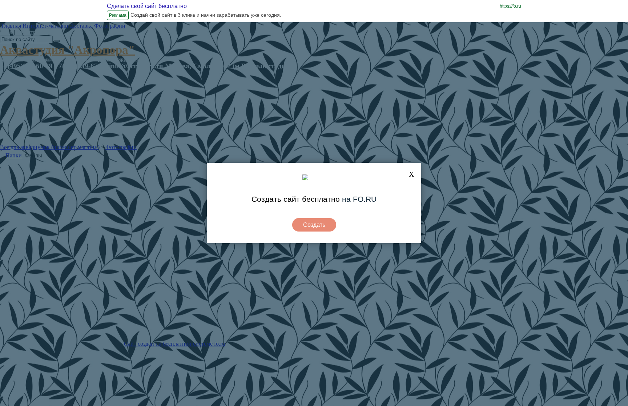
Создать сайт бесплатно (295, 199)
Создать (314, 225)
